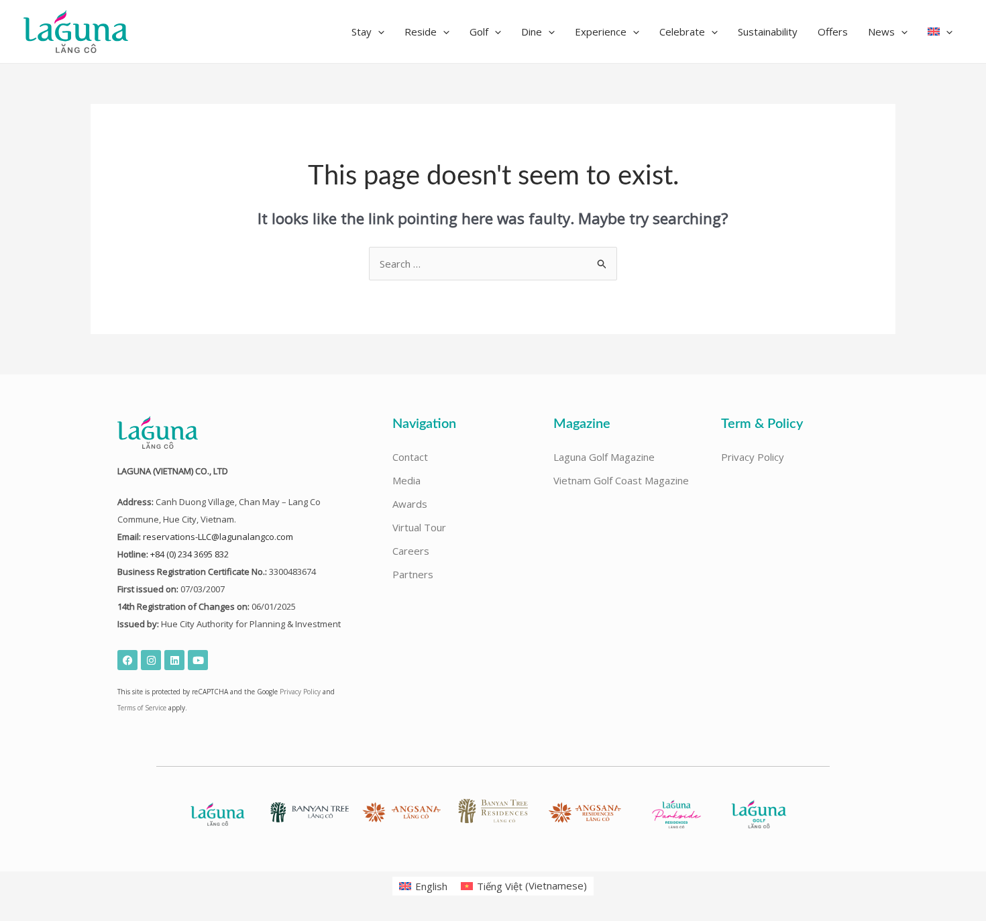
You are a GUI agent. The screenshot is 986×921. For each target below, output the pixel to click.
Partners (412, 574)
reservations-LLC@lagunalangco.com (218, 537)
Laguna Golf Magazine (604, 457)
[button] (367, 31)
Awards (409, 503)
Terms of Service (141, 707)
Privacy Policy (300, 691)
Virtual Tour (419, 527)
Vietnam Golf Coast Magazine (621, 480)
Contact (410, 457)
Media (406, 480)
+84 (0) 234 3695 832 (189, 554)
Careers (410, 550)
